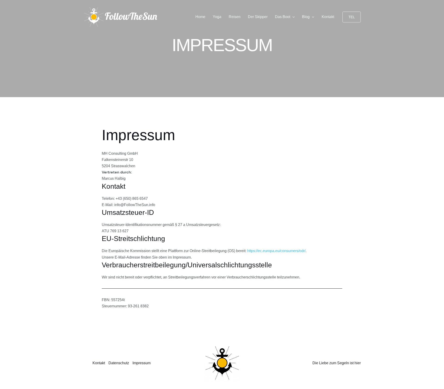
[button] (292, 17)
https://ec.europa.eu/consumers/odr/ (276, 251)
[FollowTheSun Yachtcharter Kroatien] (121, 17)
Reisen (234, 17)
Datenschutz (118, 363)
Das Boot (282, 17)
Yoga (217, 17)
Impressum (142, 363)
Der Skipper (258, 17)
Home (200, 17)
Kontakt (328, 17)
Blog (306, 17)
